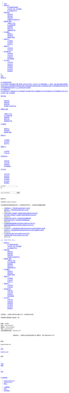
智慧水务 (10, 14)
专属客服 (7, 387)
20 (5, 240)
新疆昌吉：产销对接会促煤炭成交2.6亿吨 (16, 210)
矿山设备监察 (11, 25)
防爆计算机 (30, 91)
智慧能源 (10, 26)
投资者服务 (10, 58)
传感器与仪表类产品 (13, 19)
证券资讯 (10, 57)
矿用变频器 (57, 91)
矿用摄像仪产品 (39, 91)
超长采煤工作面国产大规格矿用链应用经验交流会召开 (20, 215)
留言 (6, 389)
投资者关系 (4, 156)
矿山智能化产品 (12, 10)
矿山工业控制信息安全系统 (22, 87)
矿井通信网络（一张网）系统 (48, 84)
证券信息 (10, 53)
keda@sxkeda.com (9, 380)
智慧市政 (10, 35)
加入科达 (10, 69)
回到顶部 (7, 390)
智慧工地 (10, 28)
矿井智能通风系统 (57, 86)
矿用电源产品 (23, 91)
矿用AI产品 (64, 91)
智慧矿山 (10, 34)
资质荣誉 (10, 65)
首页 (2, 76)
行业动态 (10, 42)
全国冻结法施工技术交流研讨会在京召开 (16, 235)
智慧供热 (10, 16)
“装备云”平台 (11, 23)
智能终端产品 (11, 30)
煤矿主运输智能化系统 (44, 86)
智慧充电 (10, 18)
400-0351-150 (8, 382)
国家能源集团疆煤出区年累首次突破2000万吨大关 (19, 225)
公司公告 (10, 55)
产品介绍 (10, 50)
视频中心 (3, 146)
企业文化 (10, 64)
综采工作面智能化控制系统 (13, 86)
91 (13, 240)
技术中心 (10, 44)
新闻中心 (3, 135)
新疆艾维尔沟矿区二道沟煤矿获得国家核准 (17, 220)
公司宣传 (10, 48)
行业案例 (3, 124)
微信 (6, 384)
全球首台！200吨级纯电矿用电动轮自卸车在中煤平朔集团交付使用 (24, 230)
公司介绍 (10, 62)
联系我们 (10, 71)
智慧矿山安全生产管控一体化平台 (29, 84)
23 (10, 240)
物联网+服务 (11, 37)
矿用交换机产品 (49, 91)
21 (6, 240)
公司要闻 (10, 41)
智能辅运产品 (14, 91)
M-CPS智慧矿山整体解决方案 (9, 84)
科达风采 (10, 67)
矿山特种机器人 (5, 91)
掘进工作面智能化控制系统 (30, 86)
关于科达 (3, 169)
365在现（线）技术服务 (14, 9)
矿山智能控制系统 (12, 7)
